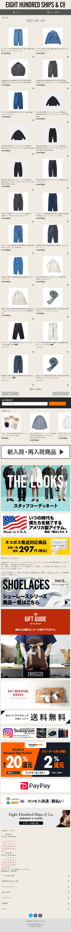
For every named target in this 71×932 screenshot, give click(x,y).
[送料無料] (35, 723)
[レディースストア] (35, 827)
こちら (8, 568)
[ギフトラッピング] (35, 708)
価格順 (36, 20)
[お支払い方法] (35, 792)
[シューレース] (35, 606)
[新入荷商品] (35, 458)
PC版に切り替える (39, 921)
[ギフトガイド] (35, 677)
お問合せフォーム (52, 572)
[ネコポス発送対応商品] (35, 554)
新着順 (42, 20)
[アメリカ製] (35, 534)
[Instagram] (35, 739)
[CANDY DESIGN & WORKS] (1, 462)
